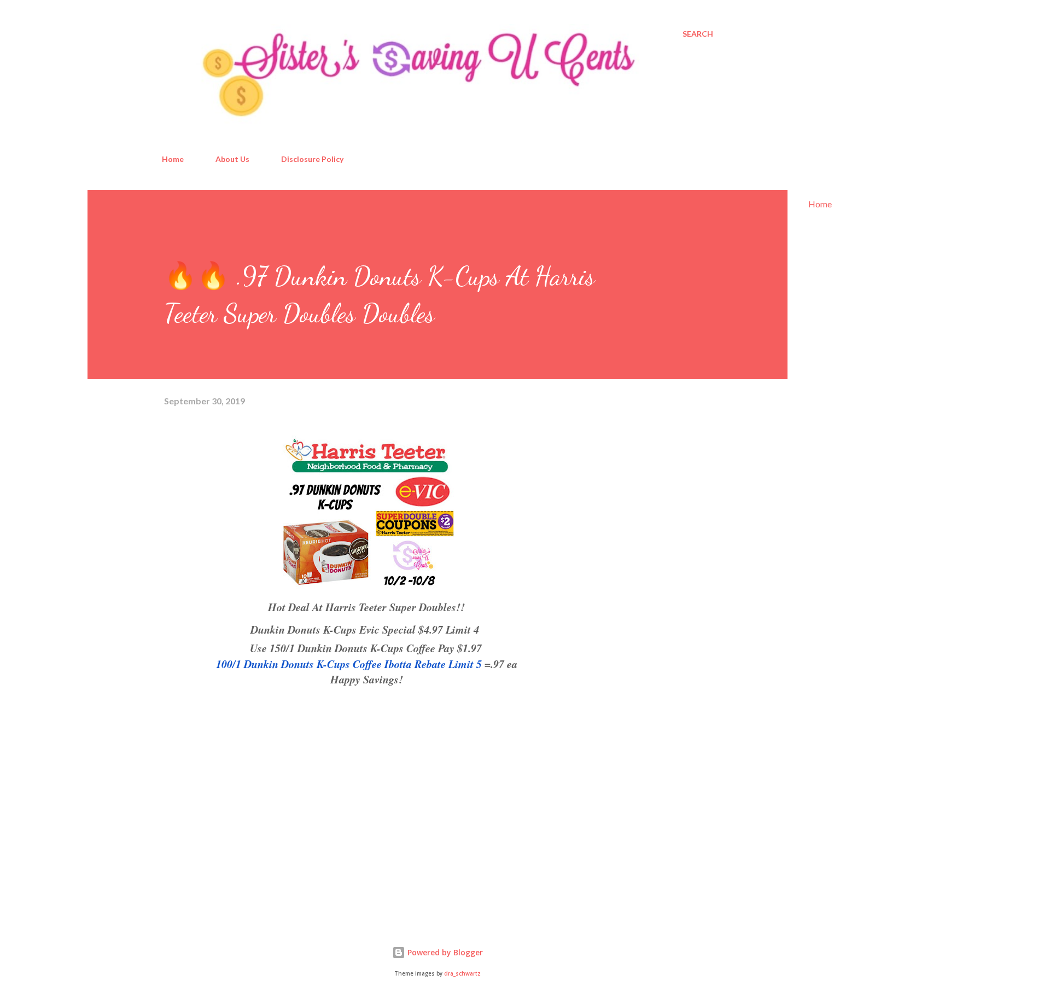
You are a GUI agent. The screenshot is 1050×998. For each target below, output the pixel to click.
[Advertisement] (246, 786)
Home (173, 159)
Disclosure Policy (312, 159)
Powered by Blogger (444, 952)
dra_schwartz (462, 973)
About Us (232, 159)
